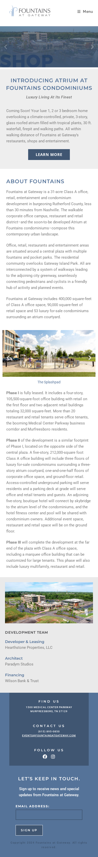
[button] (6, 47)
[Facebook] (45, 756)
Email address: (33, 806)
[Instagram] (53, 756)
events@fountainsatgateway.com (49, 735)
